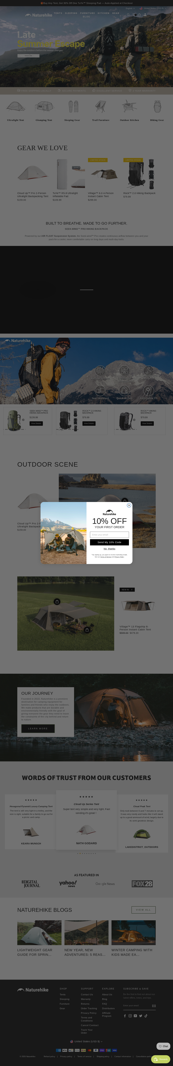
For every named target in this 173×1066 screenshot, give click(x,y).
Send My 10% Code (109, 542)
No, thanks (109, 548)
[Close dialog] (129, 505)
